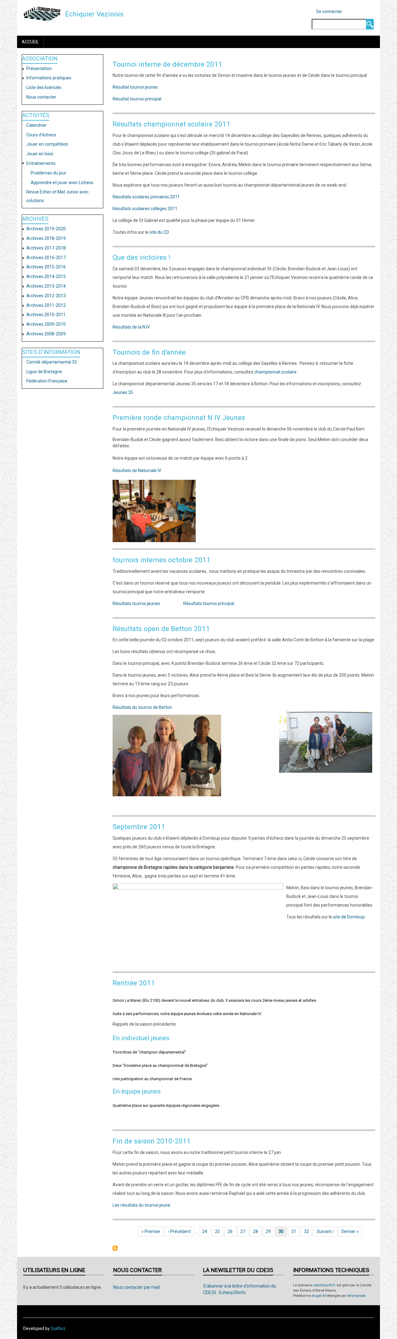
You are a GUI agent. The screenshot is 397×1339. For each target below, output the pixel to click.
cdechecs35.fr (324, 1285)
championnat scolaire (275, 371)
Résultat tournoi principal (137, 98)
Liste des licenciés (43, 87)
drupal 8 (317, 1296)
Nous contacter (41, 97)
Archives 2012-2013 (46, 295)
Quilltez (58, 1328)
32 (308, 1231)
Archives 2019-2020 (46, 228)
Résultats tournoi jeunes (136, 603)
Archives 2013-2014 (46, 286)
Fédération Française (46, 380)
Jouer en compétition (47, 144)
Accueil (30, 41)
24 (206, 1231)
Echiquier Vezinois (94, 14)
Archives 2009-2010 (46, 324)
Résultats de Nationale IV (137, 470)
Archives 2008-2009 (46, 333)
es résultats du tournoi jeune (142, 1205)
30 (283, 1231)
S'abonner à (115, 1248)
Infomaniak (356, 1296)
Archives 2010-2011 (46, 314)
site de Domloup (349, 916)
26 (232, 1231)
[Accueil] (42, 13)
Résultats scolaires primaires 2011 (146, 196)
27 (244, 1231)
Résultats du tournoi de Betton (142, 707)
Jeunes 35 (123, 392)
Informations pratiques (48, 77)
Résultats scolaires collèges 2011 (145, 208)
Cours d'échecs (41, 134)
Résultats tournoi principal (208, 603)
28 (257, 1231)
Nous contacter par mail (136, 1287)
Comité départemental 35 (51, 362)
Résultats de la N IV (131, 327)
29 (270, 1231)
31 (295, 1231)
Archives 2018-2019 (46, 238)
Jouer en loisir (40, 153)
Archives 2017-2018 (46, 247)
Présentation (39, 68)
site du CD (159, 232)
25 (219, 1231)
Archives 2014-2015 (46, 276)
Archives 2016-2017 (46, 257)
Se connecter (329, 11)
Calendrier (36, 125)
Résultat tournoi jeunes (135, 87)
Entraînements (41, 163)
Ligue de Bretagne (44, 371)
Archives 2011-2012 (46, 305)
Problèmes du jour (48, 172)
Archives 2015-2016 (46, 266)
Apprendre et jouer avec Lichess (62, 182)
